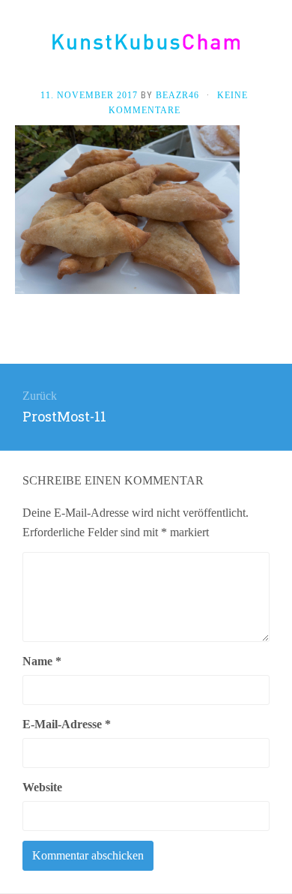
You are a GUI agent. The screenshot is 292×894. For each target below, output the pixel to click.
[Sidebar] (15, 47)
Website (42, 787)
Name (41, 661)
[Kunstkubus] (146, 42)
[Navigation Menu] (277, 47)
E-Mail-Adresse (66, 724)
